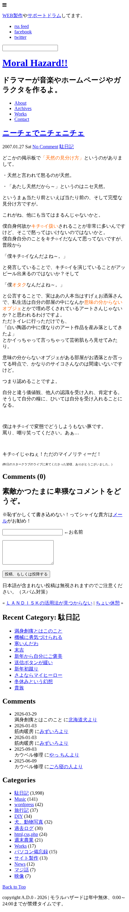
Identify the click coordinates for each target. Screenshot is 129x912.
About (20, 103)
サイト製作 (26, 858)
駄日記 (66, 146)
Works (20, 113)
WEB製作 (12, 15)
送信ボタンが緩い (33, 662)
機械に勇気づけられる (38, 637)
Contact (21, 119)
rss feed (21, 26)
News (20, 864)
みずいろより (54, 731)
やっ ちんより (64, 754)
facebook (23, 31)
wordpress (24, 804)
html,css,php (26, 834)
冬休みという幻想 (33, 681)
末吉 (19, 649)
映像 (19, 876)
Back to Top (14, 886)
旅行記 (21, 810)
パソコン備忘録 (31, 851)
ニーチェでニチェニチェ (43, 133)
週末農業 (24, 840)
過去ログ (24, 828)
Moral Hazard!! (35, 62)
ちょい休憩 (108, 602)
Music (20, 799)
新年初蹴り (26, 668)
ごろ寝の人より (66, 766)
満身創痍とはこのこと (38, 630)
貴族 (19, 687)
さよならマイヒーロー (38, 675)
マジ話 (21, 869)
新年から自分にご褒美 (38, 656)
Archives (23, 108)
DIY (18, 816)
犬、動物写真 (28, 821)
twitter (20, 37)
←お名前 (73, 532)
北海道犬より (82, 719)
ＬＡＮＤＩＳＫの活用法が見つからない (49, 602)
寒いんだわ (26, 643)
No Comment (45, 146)
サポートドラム (44, 15)
